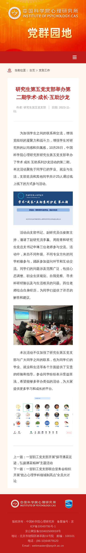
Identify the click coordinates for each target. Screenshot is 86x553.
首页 (32, 70)
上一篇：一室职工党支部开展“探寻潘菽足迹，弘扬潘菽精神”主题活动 (42, 460)
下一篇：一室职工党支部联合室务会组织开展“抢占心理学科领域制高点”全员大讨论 (42, 475)
